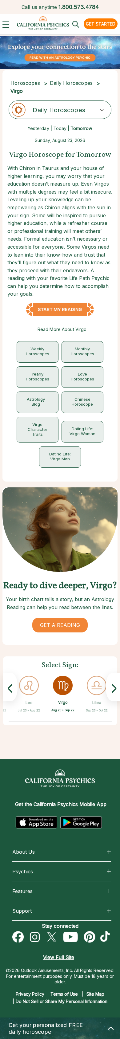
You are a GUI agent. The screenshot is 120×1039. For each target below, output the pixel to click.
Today (60, 128)
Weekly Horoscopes (37, 351)
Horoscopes (25, 83)
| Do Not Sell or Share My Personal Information (60, 1001)
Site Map (95, 994)
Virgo (63, 702)
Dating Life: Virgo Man (60, 456)
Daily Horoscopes (71, 83)
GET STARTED (100, 23)
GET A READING (60, 625)
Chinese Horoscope (82, 402)
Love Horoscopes (82, 376)
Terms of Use (64, 994)
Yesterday (38, 128)
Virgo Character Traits (37, 429)
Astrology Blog (36, 402)
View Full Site (58, 957)
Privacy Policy (30, 994)
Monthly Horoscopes (82, 351)
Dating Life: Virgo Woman (82, 431)
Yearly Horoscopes (37, 376)
